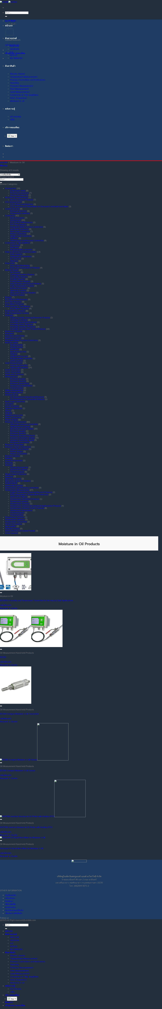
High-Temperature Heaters (22, 286)
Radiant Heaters (12, 456)
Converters (15, 245)
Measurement (11, 377)
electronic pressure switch (21, 429)
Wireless (14, 261)
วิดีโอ (12, 119)
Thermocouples (17, 472)
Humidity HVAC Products (21, 324)
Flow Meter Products (14, 304)
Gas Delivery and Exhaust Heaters (25, 284)
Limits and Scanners (19, 229)
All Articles (15, 116)
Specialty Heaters (18, 290)
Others (8, 411)
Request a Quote (8, 608)
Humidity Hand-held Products (23, 322)
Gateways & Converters (20, 256)
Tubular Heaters (17, 295)
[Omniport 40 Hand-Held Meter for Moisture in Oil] (22, 838)
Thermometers (16, 388)
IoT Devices (15, 259)
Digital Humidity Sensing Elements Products (30, 318)
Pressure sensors (18, 381)
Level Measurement (19, 91)
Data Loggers (16, 254)
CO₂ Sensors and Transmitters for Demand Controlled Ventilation (39, 206)
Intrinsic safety (11, 343)
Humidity (14, 82)
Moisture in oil (17, 101)
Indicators (14, 247)
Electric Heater (17, 73)
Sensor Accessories (19, 195)
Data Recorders (17, 218)
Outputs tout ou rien (19, 356)
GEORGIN (14, 49)
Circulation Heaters (18, 277)
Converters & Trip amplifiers (24, 95)
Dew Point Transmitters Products (24, 268)
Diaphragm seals (17, 191)
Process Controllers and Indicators (27, 79)
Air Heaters (15, 272)
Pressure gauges (17, 379)
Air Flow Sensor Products (21, 200)
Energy (8, 297)
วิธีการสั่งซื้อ (10, 904)
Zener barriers (16, 361)
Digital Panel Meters (19, 449)
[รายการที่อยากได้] (1, 592)
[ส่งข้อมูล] (6, 16)
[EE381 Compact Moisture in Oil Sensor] (34, 760)
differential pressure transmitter (24, 424)
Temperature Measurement (23, 76)
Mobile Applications (14, 392)
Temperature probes (19, 501)
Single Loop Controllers (20, 236)
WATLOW (14, 46)
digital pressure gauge (20, 426)
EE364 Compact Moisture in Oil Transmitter (19, 714)
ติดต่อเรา (9, 901)
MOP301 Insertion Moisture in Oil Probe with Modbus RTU (26, 827)
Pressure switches (18, 211)
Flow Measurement (19, 88)
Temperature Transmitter (16, 522)
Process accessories (19, 193)
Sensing (9, 463)
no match (9, 404)
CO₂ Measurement (13, 202)
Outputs (13, 354)
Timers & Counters (18, 454)
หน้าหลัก (3, 162)
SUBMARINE (11, 483)
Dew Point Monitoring (19, 265)
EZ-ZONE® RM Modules (21, 222)
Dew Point (9, 263)
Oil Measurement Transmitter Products (27, 399)
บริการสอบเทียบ (12, 127)
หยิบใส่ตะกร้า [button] (5, 605)
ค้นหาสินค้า (10, 66)
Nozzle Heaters (12, 406)
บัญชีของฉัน (10, 895)
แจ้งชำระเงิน (10, 907)
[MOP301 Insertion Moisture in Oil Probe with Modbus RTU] (43, 816)
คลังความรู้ (10, 109)
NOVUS (13, 55)
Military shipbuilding (14, 390)
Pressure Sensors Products (22, 436)
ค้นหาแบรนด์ (11, 38)
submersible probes (19, 367)
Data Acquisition (18, 98)
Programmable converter (21, 250)
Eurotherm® (15, 220)
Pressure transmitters (19, 383)
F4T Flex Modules (18, 225)
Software (14, 238)
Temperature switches (20, 213)
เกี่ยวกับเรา (10, 898)
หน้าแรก (9, 931)
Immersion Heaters (18, 288)
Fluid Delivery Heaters (20, 281)
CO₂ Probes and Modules (21, 204)
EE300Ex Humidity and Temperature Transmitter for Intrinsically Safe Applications (36, 600)
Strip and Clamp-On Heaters (23, 293)
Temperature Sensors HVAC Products (27, 508)
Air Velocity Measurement (16, 197)
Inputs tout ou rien (13, 338)
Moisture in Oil (11, 395)
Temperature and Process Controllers (27, 240)
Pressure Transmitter (14, 445)
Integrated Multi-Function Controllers (26, 227)
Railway (8, 458)
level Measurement (13, 363)
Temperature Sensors (19, 504)
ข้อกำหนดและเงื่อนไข (14, 910)
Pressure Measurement (21, 85)
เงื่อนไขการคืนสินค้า (13, 913)
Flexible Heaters (17, 279)
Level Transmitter (13, 370)
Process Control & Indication (18, 447)
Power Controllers (18, 234)
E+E (11, 52)
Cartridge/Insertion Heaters (22, 275)
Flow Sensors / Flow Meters (17, 306)
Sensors (9, 465)
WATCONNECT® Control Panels (20, 531)
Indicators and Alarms (14, 336)
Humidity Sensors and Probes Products (27, 329)
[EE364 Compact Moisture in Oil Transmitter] (15, 703)
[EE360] (31, 646)
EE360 (3, 657)
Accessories (10, 188)
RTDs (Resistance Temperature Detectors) (29, 494)
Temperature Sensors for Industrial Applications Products (35, 506)
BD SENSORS (16, 58)
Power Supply (11, 420)
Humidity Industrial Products (22, 327)
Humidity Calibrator (18, 320)
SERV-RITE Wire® (18, 470)
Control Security (12, 209)
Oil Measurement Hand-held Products (27, 397)
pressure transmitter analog (22, 438)
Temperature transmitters (21, 386)
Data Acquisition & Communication (20, 252)
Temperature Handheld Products (24, 499)
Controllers (10, 216)
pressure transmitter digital (22, 440)
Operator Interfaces (13, 408)
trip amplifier (10, 526)
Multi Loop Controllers (20, 231)
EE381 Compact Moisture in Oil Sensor (17, 771)
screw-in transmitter (19, 365)
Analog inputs (16, 345)
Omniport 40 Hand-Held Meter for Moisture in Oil (21, 848)
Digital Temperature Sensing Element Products (31, 492)
